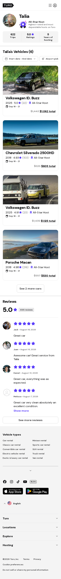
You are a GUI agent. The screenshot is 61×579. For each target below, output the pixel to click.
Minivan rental (39, 440)
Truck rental (38, 453)
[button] (52, 5)
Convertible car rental (14, 449)
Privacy (37, 559)
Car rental (8, 440)
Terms (26, 559)
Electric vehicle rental (14, 453)
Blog (33, 482)
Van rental (38, 458)
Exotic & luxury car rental (15, 458)
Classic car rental (12, 445)
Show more (21, 410)
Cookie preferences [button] (13, 564)
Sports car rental (41, 445)
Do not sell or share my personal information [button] (25, 570)
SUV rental (38, 449)
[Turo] (8, 5)
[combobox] (12, 503)
